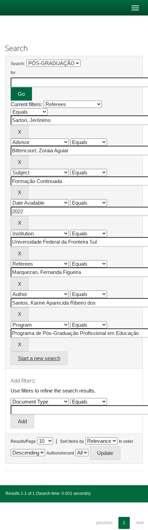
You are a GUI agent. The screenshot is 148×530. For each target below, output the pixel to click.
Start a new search (39, 358)
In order (126, 441)
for (13, 72)
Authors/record (60, 453)
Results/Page (23, 441)
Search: (18, 63)
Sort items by (72, 441)
